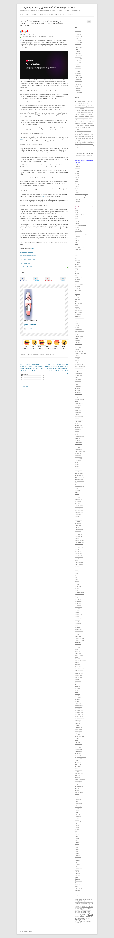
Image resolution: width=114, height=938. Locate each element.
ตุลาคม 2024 (77, 71)
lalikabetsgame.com (79, 486)
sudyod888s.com (79, 712)
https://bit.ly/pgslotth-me (26, 252)
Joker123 (77, 466)
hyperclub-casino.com (80, 451)
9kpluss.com (78, 290)
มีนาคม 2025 (78, 62)
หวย (76, 866)
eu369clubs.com (78, 396)
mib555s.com (78, 525)
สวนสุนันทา (77, 860)
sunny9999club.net (79, 716)
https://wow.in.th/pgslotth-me (27, 259)
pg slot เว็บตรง (78, 571)
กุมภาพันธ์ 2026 (78, 42)
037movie (77, 259)
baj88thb (77, 327)
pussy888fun (78, 623)
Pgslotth (77, 597)
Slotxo (76, 692)
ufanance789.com (79, 747)
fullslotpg (77, 186)
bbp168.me (77, 333)
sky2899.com (78, 681)
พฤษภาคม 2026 (78, 36)
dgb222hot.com (78, 371)
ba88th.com (77, 321)
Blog (27, 14)
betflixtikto (77, 340)
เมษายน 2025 (78, 60)
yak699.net (77, 790)
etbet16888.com (78, 394)
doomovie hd (78, 249)
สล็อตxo (76, 851)
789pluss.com (78, 279)
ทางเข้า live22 (78, 809)
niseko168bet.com (79, 544)
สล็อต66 (76, 836)
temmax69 (77, 725)
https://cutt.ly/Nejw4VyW (26, 263)
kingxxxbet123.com (79, 479)
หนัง (76, 862)
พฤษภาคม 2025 (78, 58)
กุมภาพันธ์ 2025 (78, 64)
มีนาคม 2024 (78, 84)
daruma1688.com (79, 370)
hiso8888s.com (78, 442)
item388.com (78, 460)
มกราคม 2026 (78, 44)
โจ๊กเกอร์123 (77, 890)
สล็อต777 (77, 840)
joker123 (77, 171)
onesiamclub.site (79, 557)
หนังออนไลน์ (77, 864)
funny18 (77, 240)
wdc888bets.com (79, 771)
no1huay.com (78, 551)
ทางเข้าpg (77, 810)
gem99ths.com (78, 425)
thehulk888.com (78, 727)
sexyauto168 (78, 666)
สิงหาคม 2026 (78, 31)
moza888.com (78, 531)
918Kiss (76, 283)
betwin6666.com (78, 344)
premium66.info (78, 607)
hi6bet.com (77, 440)
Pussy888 (77, 621)
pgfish (76, 579)
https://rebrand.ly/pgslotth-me (28, 255)
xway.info (77, 788)
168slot (76, 268)
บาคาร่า (76, 179)
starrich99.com (78, 707)
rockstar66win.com (79, 638)
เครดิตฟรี (77, 871)
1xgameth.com (78, 277)
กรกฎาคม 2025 (78, 55)
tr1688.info (77, 738)
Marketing (77, 516)
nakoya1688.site (78, 534)
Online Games (78, 559)
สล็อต (76, 831)
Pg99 (76, 577)
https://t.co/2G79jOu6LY (26, 267)
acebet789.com (78, 296)
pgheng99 (77, 184)
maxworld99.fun (78, 518)
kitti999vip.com (78, 483)
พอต (76, 823)
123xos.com (77, 260)
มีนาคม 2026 (78, 40)
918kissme (77, 288)
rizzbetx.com (78, 636)
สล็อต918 (77, 844)
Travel (76, 740)
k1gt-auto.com (78, 471)
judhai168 (77, 221)
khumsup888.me (79, 473)
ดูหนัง (76, 190)
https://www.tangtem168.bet (81, 234)
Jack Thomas (30, 324)
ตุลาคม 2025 (77, 49)
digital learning (78, 373)
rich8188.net (77, 634)
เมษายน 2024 (78, 83)
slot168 (76, 212)
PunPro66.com (78, 614)
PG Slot (76, 570)
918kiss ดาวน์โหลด (79, 284)
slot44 (76, 220)
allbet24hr (77, 301)
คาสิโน (76, 801)
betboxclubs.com (79, 336)
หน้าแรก (21, 14)
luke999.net (77, 503)
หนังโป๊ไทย (77, 236)
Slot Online (77, 686)
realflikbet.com (78, 629)
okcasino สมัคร (85, 905)
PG (75, 568)
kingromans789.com (79, 477)
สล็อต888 (77, 223)
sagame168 (77, 651)
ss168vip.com (78, 703)
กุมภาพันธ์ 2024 (78, 86)
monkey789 (77, 527)
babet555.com (78, 323)
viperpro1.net (78, 762)
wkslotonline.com (79, 783)
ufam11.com (78, 746)
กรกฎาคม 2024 (78, 77)
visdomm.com (78, 768)
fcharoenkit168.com (79, 399)
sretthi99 (77, 701)
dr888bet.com (78, 379)
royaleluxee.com (78, 642)
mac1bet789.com (79, 507)
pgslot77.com (78, 586)
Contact (34, 14)
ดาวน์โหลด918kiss (85, 911)
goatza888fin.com (79, 427)
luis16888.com (78, 501)
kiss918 (76, 244)
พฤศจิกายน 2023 (78, 92)
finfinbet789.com (79, 403)
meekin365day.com (79, 521)
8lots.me (77, 281)
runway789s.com (79, 646)
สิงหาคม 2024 (78, 75)
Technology (77, 723)
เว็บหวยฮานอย (78, 883)
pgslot (42, 196)
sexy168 (77, 662)
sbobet (76, 657)
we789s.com (77, 775)
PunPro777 (77, 616)
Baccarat (77, 325)
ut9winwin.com (78, 751)
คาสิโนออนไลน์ (78, 803)
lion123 (76, 488)
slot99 (76, 216)
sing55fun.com (78, 675)
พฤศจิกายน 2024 (78, 70)
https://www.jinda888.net (81, 225)
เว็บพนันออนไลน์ (78, 879)
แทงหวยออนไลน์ (78, 888)
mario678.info (78, 514)
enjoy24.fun (77, 390)
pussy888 (77, 175)
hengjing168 (77, 438)
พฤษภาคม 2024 (78, 81)
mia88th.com (78, 523)
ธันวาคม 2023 (78, 90)
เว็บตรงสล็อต (77, 875)
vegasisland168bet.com (80, 757)
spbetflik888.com (79, 696)
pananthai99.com (79, 562)
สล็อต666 (77, 838)
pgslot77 (77, 584)
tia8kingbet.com (78, 729)
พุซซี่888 (77, 827)
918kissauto (77, 286)
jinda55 (76, 462)
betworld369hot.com (80, 346)
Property (77, 610)
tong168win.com (79, 733)
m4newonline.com (79, 505)
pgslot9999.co (78, 590)
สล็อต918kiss (78, 846)
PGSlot (30, 354)
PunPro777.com (78, 618)
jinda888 (77, 464)
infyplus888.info (78, 459)
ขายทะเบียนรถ (78, 799)
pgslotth (42, 354)
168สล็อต (77, 270)
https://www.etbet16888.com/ (82, 446)
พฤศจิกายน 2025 (78, 47)
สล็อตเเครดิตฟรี (87, 921)
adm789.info (78, 297)
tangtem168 (77, 721)
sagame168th (78, 653)
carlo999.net (77, 359)
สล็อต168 (77, 833)
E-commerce (78, 386)
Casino (76, 362)
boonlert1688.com (79, 351)
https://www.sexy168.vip (80, 197)
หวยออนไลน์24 (78, 868)
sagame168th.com (79, 655)
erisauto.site (77, 392)
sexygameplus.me (79, 670)
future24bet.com (79, 420)
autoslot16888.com (79, 318)
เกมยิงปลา (77, 870)
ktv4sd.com (77, 484)
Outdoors (77, 560)
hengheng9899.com (79, 436)
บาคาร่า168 (77, 814)
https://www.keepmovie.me (81, 194)
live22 (76, 492)
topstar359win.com (79, 736)
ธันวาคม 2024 (78, 68)
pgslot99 (77, 227)
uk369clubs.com (78, 749)
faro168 (76, 397)
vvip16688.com (78, 770)
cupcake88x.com (79, 368)
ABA (76, 292)
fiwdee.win (77, 407)
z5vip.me (77, 794)
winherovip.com (78, 781)
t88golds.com (78, 720)
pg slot (76, 181)
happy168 (77, 433)
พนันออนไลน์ (78, 821)
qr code (76, 625)
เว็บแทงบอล (77, 884)
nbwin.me (77, 538)
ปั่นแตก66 (77, 818)
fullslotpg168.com (79, 416)
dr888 (76, 377)
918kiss (76, 164)
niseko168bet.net (79, 547)
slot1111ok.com (78, 688)
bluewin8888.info (79, 347)
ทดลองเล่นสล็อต (78, 807)
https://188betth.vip (79, 247)
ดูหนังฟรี (77, 173)
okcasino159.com (79, 553)
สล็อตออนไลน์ (78, 855)
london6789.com (79, 497)
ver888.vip (77, 760)
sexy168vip (77, 664)
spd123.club (77, 699)
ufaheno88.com (78, 744)
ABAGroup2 (77, 294)
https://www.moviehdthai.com (82, 196)
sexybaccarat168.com (80, 668)
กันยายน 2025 (78, 51)
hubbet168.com (78, 447)
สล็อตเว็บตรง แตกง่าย (79, 214)
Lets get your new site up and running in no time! (52, 14)
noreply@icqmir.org (32, 328)
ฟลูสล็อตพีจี (77, 829)
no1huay (77, 549)
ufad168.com (78, 742)
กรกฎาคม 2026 (78, 33)
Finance (76, 401)
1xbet (76, 275)
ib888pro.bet (78, 453)
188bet (76, 271)
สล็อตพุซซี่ (77, 853)
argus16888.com (78, 312)
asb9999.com (78, 314)
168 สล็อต (77, 264)
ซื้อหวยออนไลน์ (78, 201)
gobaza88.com (78, 429)
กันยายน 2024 (78, 73)
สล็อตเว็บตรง (77, 168)
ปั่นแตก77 (77, 820)
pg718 (76, 573)
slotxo (76, 233)
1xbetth (76, 238)
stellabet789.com (79, 709)
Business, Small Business (80, 353)
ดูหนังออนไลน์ (78, 166)
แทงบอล (76, 886)
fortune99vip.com (79, 409)
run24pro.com (78, 644)
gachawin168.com (79, 421)
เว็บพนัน (76, 877)
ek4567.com (77, 388)
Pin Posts (70, 14)
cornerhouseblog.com (80, 366)
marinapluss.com (79, 510)
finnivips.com (78, 405)
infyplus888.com (78, 457)
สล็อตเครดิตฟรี (78, 857)
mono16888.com (79, 529)
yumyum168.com (79, 792)
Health (76, 434)
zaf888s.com (77, 796)
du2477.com (77, 383)
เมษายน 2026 (78, 38)
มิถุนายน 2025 (78, 57)
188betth (77, 273)
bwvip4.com (77, 355)
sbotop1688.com (79, 659)
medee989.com (78, 520)
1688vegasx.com (78, 266)
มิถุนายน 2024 (78, 79)
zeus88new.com (78, 797)
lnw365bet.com (78, 496)
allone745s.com (78, 303)
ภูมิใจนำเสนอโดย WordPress (26, 931)
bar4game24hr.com (79, 331)
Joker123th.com (78, 470)
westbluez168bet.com (80, 779)
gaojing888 (77, 423)
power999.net (78, 603)
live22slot (77, 188)
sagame (76, 170)
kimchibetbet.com (79, 475)
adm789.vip (77, 299)
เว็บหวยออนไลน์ (78, 881)
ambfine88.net (78, 309)
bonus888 (77, 349)
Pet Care (77, 566)
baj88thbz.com (78, 329)
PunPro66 (77, 612)
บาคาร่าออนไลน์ (78, 231)
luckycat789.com (79, 499)
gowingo (77, 431)
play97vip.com (78, 599)
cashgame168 (78, 360)
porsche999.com (78, 601)
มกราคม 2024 (78, 88)
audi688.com (78, 316)
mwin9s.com (78, 533)
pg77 (76, 183)
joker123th (77, 468)
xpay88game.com (79, 784)
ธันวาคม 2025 (78, 46)
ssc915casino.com (79, 705)
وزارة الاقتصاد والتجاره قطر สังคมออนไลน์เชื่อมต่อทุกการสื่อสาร (47, 7)
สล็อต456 (77, 834)
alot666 (76, 305)
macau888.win (78, 509)
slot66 (76, 218)
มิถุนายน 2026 (78, 34)
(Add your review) (24, 386)
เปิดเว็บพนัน (77, 873)
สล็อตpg (22, 139)
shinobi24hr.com (79, 673)
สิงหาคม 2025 (78, 53)
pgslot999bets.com (79, 592)
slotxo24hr (77, 694)
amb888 (77, 307)
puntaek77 (77, 620)
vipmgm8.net (78, 766)
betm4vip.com (78, 342)
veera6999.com (78, 753)
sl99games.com (78, 683)
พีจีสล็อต (77, 825)
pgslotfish (77, 596)
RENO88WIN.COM (79, 631)
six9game (77, 679)
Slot (76, 684)
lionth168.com (78, 490)
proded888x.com (79, 609)
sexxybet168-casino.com (80, 660)
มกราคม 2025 (78, 66)
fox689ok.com (78, 410)
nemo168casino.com (79, 540)
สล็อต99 (76, 847)
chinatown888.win (79, 364)
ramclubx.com (78, 627)
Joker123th (90, 903)
